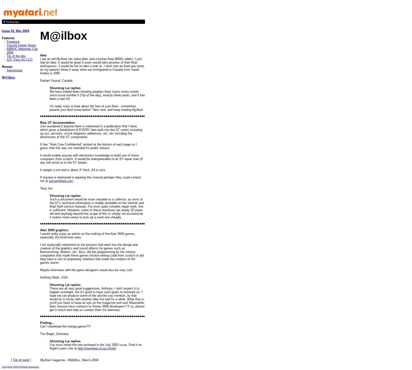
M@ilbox (8, 77)
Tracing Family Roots (21, 45)
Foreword (13, 41)
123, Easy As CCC (20, 59)
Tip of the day (16, 56)
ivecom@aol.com (61, 181)
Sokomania (14, 70)
